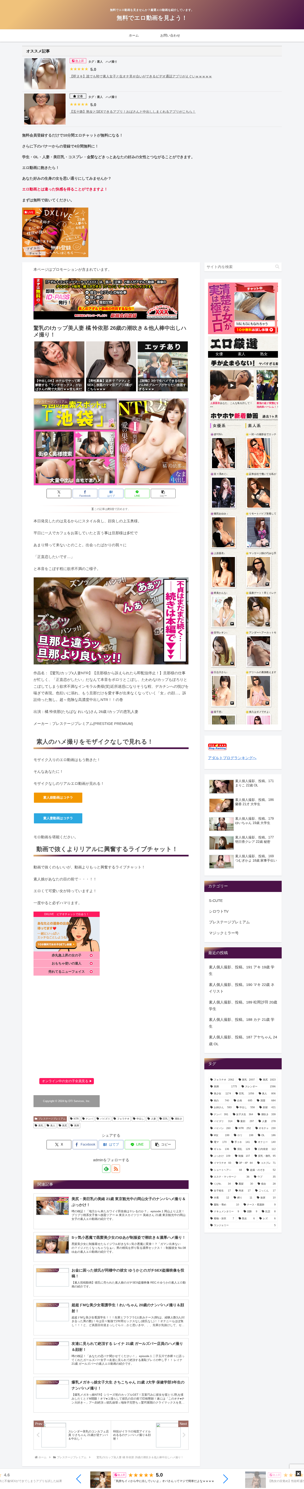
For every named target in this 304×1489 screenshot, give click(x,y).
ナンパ (89, 1118)
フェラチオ (123, 1118)
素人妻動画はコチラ (58, 818)
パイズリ (105, 1118)
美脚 (76, 1125)
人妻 (153, 1118)
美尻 (64, 1125)
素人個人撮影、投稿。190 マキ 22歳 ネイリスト (241, 988)
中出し (140, 1118)
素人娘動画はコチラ (58, 797)
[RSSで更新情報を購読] (116, 1169)
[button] (79, 1478)
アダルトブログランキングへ (232, 758)
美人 (52, 1125)
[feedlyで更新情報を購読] (106, 1169)
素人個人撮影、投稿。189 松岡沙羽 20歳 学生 (243, 1005)
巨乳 (165, 1118)
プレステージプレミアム (52, 1118)
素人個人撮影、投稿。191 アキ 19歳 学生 (241, 970)
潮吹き (178, 1118)
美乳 (40, 1125)
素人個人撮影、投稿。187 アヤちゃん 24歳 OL (243, 1040)
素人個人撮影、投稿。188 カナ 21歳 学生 (241, 1023)
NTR (76, 1118)
